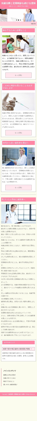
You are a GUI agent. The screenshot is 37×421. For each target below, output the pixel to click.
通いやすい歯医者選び (10, 384)
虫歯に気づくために (9, 378)
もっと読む (18, 75)
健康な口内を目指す (9, 375)
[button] (18, 24)
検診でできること (8, 381)
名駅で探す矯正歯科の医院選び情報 (16, 349)
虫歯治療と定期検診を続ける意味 (18, 3)
